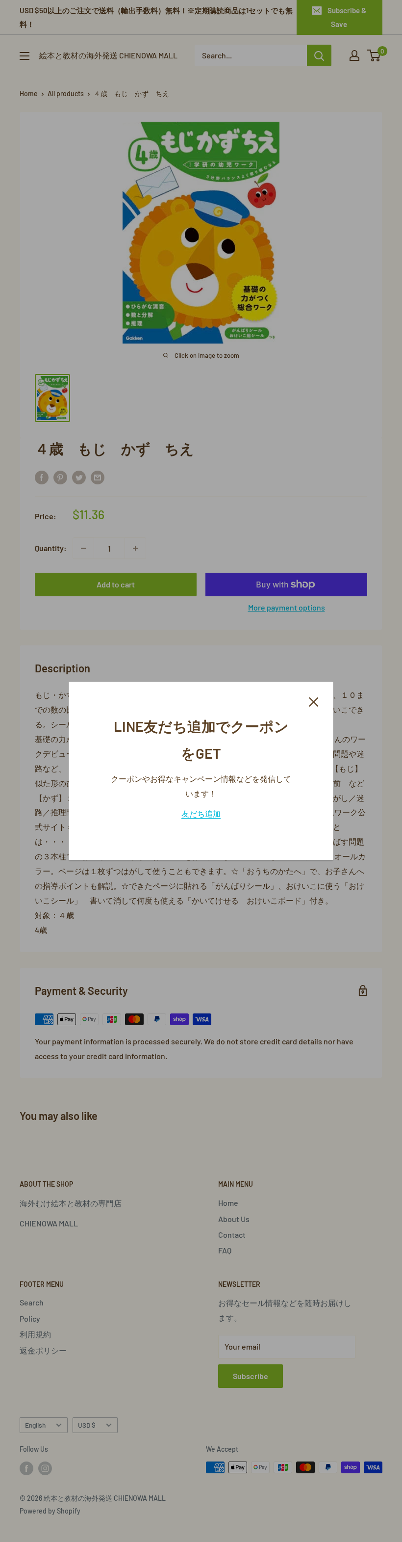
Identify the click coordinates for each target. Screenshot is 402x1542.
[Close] (314, 700)
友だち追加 (201, 813)
